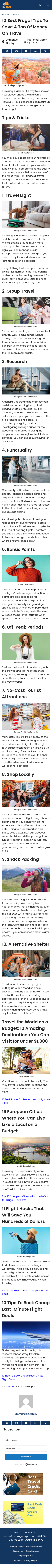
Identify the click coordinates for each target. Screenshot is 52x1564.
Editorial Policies (34, 1546)
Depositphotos (26, 1555)
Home (5, 14)
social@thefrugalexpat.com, (20, 1536)
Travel (15, 14)
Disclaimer (18, 1551)
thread (11, 1386)
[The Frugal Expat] (6, 5)
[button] (40, 5)
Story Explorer (32, 1551)
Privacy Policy (16, 1546)
